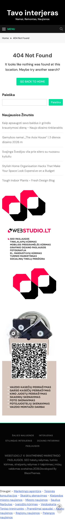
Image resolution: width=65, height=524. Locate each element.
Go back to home (32, 81)
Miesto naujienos (36, 500)
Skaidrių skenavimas (33, 495)
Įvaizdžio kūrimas (26, 504)
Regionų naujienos (28, 513)
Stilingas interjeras (18, 440)
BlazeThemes (32, 473)
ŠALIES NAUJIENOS (23, 435)
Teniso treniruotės (12, 509)
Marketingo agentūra (27, 491)
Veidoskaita (48, 504)
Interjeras (46, 435)
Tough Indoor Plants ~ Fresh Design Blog (28, 180)
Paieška (8, 95)
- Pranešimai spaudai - (40, 509)
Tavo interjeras (32, 12)
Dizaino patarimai (48, 440)
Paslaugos (33, 446)
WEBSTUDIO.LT (13, 455)
